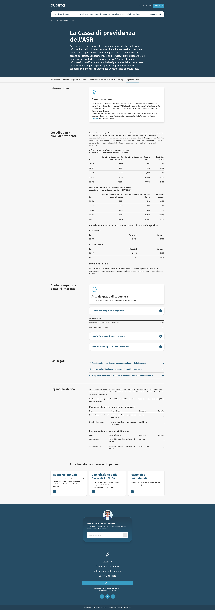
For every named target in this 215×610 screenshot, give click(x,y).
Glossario (107, 561)
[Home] (51, 20)
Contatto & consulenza (107, 566)
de (140, 5)
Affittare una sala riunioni (107, 571)
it (146, 5)
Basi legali (120, 80)
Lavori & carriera (107, 575)
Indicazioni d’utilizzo (99, 607)
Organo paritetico (132, 80)
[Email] (163, 416)
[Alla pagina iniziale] (58, 5)
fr (143, 5)
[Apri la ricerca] (160, 14)
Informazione (55, 80)
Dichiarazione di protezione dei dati (120, 607)
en (150, 5)
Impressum (87, 607)
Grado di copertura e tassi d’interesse (102, 80)
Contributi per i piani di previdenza (74, 80)
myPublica (95, 119)
